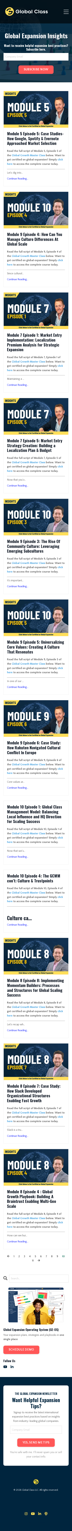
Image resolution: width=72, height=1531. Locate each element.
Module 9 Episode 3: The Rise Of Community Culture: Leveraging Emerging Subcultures (33, 546)
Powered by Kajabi (36, 1522)
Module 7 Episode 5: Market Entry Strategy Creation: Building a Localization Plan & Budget (34, 445)
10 (63, 1256)
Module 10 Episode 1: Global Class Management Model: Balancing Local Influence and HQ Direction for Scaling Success (34, 814)
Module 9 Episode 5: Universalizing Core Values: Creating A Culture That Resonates (35, 646)
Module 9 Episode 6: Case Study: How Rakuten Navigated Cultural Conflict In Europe (34, 747)
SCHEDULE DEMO (21, 1349)
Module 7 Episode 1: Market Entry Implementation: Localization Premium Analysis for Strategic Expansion (34, 342)
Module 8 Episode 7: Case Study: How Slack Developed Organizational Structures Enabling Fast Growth (33, 1093)
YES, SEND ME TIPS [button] (36, 1442)
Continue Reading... (17, 178)
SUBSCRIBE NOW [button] (36, 69)
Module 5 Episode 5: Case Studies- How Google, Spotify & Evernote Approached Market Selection (35, 138)
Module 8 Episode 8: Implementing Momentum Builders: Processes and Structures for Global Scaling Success (35, 987)
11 (33, 1260)
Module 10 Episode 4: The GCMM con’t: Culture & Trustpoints (33, 878)
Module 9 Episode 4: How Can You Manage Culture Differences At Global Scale (34, 239)
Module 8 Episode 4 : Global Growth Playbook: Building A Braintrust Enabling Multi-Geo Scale (31, 1198)
